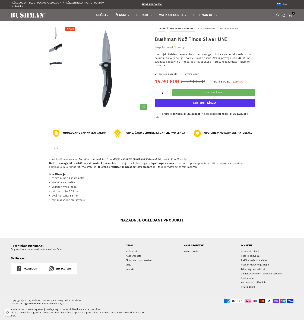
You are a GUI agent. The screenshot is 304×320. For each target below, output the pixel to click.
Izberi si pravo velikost (253, 269)
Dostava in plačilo (250, 251)
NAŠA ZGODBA (18, 2)
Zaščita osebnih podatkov (254, 260)
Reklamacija (247, 278)
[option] (107, 69)
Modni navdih (190, 251)
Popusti (70, 29)
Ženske (121, 15)
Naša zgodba (133, 251)
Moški (101, 15)
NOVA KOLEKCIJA (152, 4)
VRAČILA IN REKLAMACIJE (77, 2)
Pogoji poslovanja (250, 255)
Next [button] (146, 69)
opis (56, 148)
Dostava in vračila (167, 73)
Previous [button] (67, 69)
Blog (128, 264)
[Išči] (278, 15)
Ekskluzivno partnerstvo (138, 260)
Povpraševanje (191, 73)
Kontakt (130, 269)
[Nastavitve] (284, 15)
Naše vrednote (133, 255)
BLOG (31, 2)
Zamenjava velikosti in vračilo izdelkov (261, 273)
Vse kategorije (172, 15)
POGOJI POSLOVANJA (49, 2)
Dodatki (143, 15)
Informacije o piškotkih (253, 282)
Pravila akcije (248, 286)
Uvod (162, 28)
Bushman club (205, 15)
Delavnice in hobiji (183, 28)
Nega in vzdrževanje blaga (255, 264)
